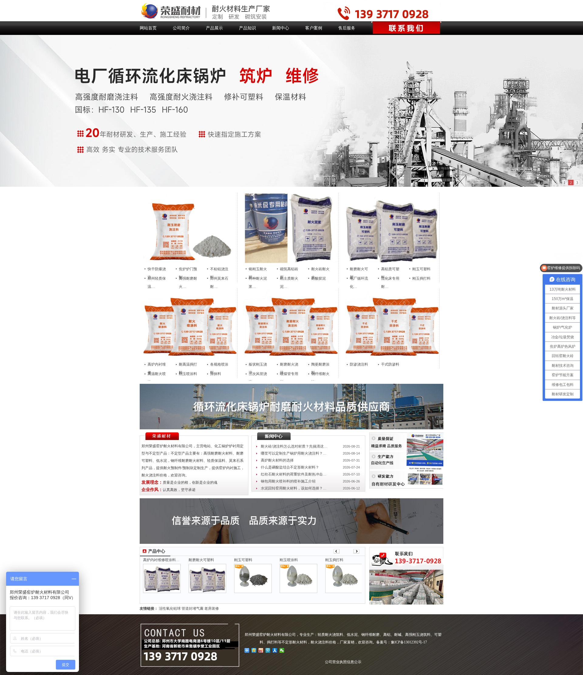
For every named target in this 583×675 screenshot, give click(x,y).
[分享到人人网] (275, 650)
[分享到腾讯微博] (268, 650)
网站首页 (148, 28)
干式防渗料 (390, 364)
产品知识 (247, 28)
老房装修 (211, 608)
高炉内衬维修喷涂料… (161, 560)
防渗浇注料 (359, 364)
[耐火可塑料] (392, 262)
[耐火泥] (291, 262)
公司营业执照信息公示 (343, 662)
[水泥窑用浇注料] (291, 358)
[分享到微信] (282, 650)
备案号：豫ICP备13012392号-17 (401, 642)
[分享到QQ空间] (254, 650)
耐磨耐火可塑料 (201, 560)
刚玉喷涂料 (188, 374)
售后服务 (346, 28)
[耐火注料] (190, 262)
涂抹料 (215, 374)
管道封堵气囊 (192, 608)
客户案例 (313, 28)
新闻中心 (280, 28)
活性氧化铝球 (170, 608)
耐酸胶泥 (318, 278)
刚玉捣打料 (421, 278)
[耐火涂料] (190, 358)
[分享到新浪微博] (261, 650)
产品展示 (214, 28)
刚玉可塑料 (421, 269)
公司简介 (181, 28)
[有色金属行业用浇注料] (392, 358)
